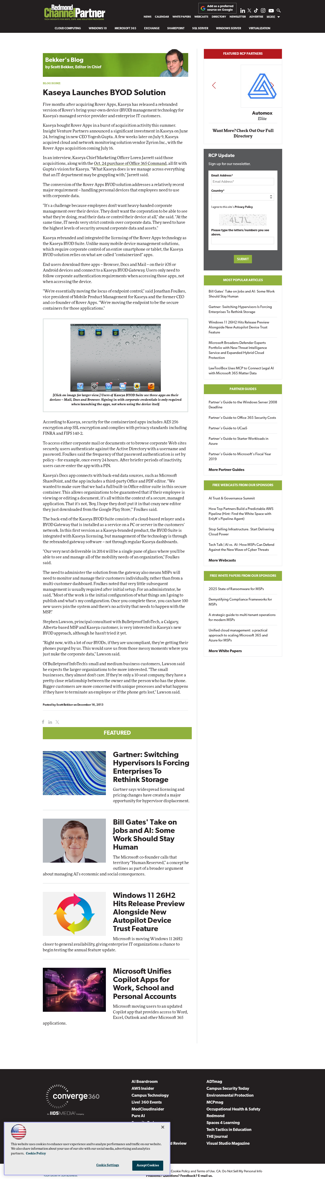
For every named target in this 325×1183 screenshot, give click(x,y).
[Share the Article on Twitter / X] (56, 722)
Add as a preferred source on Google (220, 8)
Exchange (152, 28)
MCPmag (215, 1102)
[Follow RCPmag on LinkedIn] (242, 12)
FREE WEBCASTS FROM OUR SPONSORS (242, 485)
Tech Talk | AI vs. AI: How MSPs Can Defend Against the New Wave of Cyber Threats (241, 547)
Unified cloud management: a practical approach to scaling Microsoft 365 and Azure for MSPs (238, 635)
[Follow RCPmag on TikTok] (256, 12)
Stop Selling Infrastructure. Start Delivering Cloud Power (241, 532)
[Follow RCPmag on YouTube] (271, 11)
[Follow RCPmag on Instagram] (263, 12)
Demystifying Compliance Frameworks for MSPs (240, 602)
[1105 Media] (65, 1114)
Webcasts (201, 16)
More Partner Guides (226, 470)
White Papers (181, 16)
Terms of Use (206, 1171)
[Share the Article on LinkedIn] (49, 722)
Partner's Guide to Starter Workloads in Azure (238, 441)
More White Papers (225, 651)
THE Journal (217, 1137)
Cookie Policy (180, 1171)
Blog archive (54, 46)
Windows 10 (98, 28)
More (271, 16)
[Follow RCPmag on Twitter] (249, 11)
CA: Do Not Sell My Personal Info (239, 1171)
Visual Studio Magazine (228, 1144)
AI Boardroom (145, 1082)
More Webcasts (222, 560)
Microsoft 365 (125, 28)
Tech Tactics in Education (229, 1130)
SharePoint (175, 28)
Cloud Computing (68, 28)
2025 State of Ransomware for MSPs (236, 589)
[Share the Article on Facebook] (42, 722)
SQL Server (200, 28)
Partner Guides (243, 389)
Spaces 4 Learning (223, 1123)
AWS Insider (143, 1089)
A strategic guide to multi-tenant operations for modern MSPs (242, 617)
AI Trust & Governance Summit (232, 498)
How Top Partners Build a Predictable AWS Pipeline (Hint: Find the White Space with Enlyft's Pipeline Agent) (241, 514)
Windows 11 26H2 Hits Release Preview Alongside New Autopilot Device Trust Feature (149, 912)
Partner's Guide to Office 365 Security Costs (242, 418)
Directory (219, 16)
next (272, 85)
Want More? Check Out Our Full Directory (243, 133)
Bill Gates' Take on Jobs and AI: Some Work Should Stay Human (242, 294)
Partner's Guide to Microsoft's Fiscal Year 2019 (240, 457)
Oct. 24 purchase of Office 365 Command (130, 163)
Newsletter (238, 16)
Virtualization (259, 28)
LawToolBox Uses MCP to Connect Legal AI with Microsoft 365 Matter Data (241, 371)
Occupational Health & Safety (233, 1109)
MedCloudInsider (148, 1109)
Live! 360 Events (147, 1102)
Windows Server (228, 28)
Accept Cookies (148, 1165)
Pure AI (138, 1116)
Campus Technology (150, 1096)
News (147, 16)
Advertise (256, 16)
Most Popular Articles (243, 280)
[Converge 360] (72, 1097)
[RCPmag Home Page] (74, 13)
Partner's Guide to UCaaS (228, 428)
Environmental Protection (230, 1096)
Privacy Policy (244, 207)
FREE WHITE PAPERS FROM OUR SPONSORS (243, 576)
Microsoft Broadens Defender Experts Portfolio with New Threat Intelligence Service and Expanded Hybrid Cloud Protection (238, 350)
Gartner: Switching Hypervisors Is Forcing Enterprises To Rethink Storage (240, 309)
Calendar (162, 16)
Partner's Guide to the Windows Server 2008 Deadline (243, 405)
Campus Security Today (228, 1089)
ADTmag (214, 1082)
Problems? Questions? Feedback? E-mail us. (179, 1176)
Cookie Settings (107, 1165)
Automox (243, 113)
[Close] (163, 1127)
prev (214, 85)
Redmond (216, 1116)
